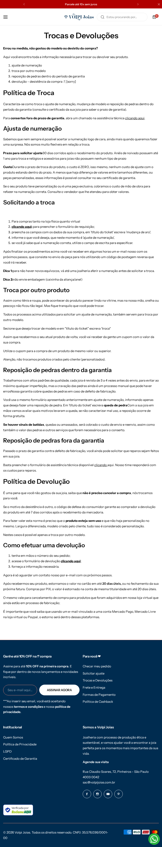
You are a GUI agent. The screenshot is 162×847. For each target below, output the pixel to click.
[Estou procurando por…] (102, 17)
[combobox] (122, 17)
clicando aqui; (22, 227)
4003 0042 (91, 777)
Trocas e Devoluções (97, 680)
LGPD (7, 751)
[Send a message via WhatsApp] (154, 839)
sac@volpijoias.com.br (99, 782)
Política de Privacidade (19, 744)
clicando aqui (134, 118)
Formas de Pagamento (99, 695)
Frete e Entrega (94, 687)
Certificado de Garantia (20, 759)
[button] (24, 4)
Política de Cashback (98, 702)
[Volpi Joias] (79, 17)
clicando (100, 465)
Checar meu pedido (97, 666)
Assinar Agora (59, 690)
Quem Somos (13, 737)
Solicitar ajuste (93, 673)
